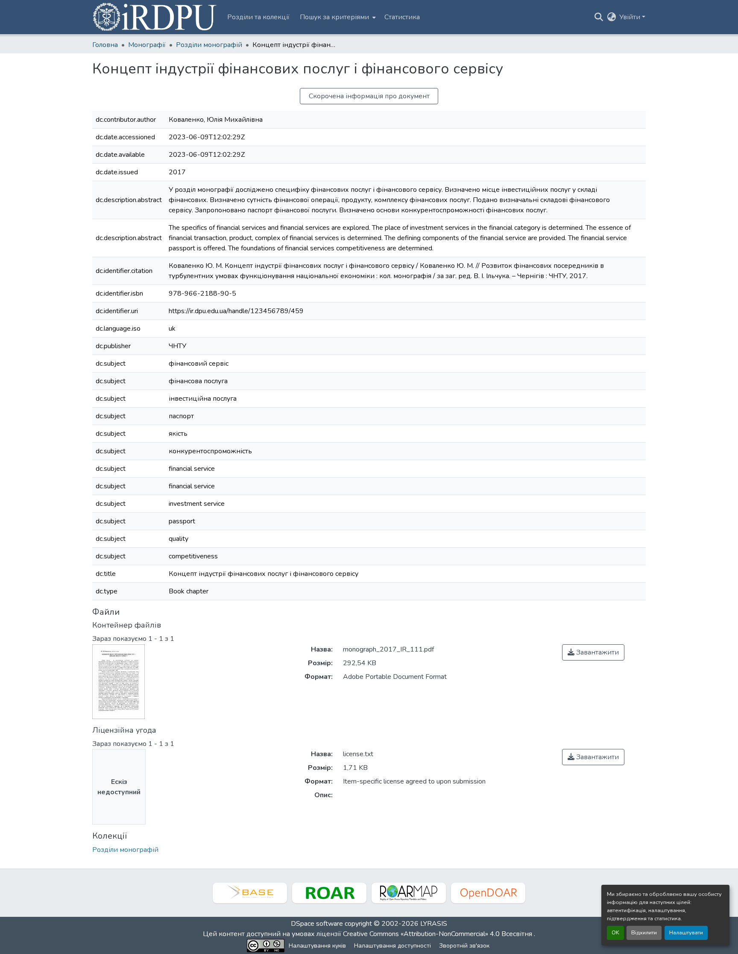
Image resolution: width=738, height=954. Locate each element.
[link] (593, 652)
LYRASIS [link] (433, 923)
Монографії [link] (147, 45)
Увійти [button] (630, 17)
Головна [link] (105, 45)
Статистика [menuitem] (402, 17)
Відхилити (644, 932)
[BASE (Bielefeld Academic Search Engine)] (250, 893)
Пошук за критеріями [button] (334, 17)
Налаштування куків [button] (317, 946)
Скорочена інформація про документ (369, 96)
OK (615, 932)
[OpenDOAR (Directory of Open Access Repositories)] (488, 893)
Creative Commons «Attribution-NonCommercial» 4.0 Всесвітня (438, 934)
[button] (155, 17)
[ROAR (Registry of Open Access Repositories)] (329, 893)
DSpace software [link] (317, 923)
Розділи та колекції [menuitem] (258, 17)
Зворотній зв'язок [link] (464, 946)
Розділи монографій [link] (209, 45)
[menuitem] (337, 17)
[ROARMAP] (409, 893)
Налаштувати (686, 932)
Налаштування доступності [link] (392, 946)
